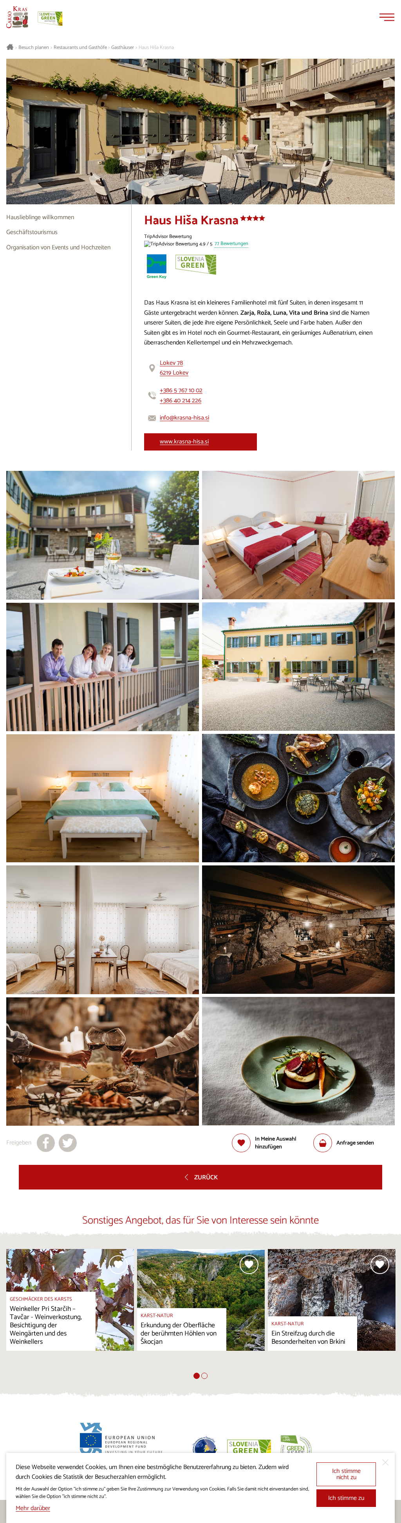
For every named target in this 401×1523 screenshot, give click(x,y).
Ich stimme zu (346, 1498)
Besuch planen (33, 47)
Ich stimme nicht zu (346, 1474)
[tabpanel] (70, 1311)
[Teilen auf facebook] (45, 1143)
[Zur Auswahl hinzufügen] (118, 1264)
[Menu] (387, 17)
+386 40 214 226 (180, 400)
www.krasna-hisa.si (184, 441)
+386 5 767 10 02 (181, 390)
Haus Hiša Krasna (156, 47)
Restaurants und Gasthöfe (80, 47)
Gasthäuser (122, 47)
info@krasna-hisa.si (184, 418)
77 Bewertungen (231, 244)
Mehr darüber (33, 1508)
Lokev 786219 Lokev (174, 368)
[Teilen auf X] (67, 1143)
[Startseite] (17, 17)
